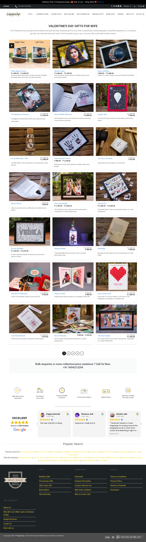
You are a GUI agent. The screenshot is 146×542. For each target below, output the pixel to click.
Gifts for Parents (68, 458)
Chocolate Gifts (123, 452)
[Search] (143, 14)
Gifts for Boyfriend (88, 461)
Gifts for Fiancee (54, 458)
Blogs (138, 14)
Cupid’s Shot (102, 114)
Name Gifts (110, 14)
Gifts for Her (126, 458)
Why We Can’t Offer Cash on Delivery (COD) (18, 513)
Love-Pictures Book (18, 336)
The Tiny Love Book (105, 158)
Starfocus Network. (57, 536)
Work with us (8, 528)
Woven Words (16, 203)
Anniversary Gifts (46, 481)
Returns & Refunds (118, 485)
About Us (130, 14)
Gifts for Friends (25, 458)
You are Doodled (17, 248)
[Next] (82, 353)
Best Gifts (55, 452)
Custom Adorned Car (83, 485)
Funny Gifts (73, 455)
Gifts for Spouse (39, 458)
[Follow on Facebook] (111, 6)
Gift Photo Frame (109, 452)
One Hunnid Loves (104, 293)
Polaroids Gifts (95, 452)
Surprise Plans (42, 14)
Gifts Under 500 (83, 14)
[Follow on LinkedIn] (118, 6)
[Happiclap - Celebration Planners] (13, 14)
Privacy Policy (116, 481)
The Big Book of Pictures (20, 114)
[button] (134, 6)
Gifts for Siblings (83, 458)
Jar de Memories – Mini (19, 158)
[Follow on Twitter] (116, 6)
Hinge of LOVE (59, 293)
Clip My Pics (102, 203)
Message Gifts (97, 14)
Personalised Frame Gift (78, 452)
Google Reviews (10, 519)
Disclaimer (114, 490)
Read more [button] (114, 434)
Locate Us (7, 524)
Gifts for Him (137, 458)
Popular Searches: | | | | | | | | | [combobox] (73, 453)
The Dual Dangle (104, 336)
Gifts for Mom (102, 461)
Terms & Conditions (118, 477)
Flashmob (79, 477)
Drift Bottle (101, 248)
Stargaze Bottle (59, 248)
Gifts (30, 14)
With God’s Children (83, 490)
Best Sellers (69, 14)
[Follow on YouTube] (120, 6)
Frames (121, 14)
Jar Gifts (63, 452)
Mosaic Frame (59, 71)
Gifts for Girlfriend (73, 461)
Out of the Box (45, 494)
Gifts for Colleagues (99, 458)
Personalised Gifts (28, 452)
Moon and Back (103, 71)
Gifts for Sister (59, 461)
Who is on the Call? (83, 494)
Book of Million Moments (63, 114)
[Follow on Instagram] (114, 6)
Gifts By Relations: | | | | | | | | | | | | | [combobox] (73, 459)
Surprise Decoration (83, 481)
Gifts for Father (114, 458)
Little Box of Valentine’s (19, 293)
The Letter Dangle (61, 203)
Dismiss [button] (100, 2)
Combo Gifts (56, 14)
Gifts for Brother (45, 461)
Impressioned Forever (62, 158)
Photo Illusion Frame (18, 71)
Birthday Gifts (44, 477)
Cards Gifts (135, 452)
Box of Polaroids (60, 336)
